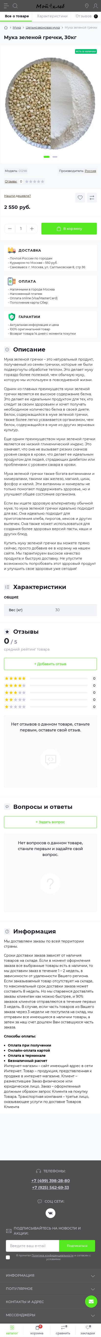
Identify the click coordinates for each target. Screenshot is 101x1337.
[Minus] (9, 228)
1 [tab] (47, 157)
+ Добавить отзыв (50, 664)
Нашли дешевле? (17, 196)
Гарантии (29, 317)
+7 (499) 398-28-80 (50, 1180)
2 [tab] (54, 157)
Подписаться (77, 1246)
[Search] (15, 5)
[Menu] (6, 5)
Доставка (30, 250)
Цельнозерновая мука (43, 27)
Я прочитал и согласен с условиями (53, 1257)
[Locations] (86, 5)
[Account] (95, 5)
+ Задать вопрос (50, 822)
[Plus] (31, 228)
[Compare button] (92, 198)
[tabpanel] (50, 106)
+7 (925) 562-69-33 (50, 1187)
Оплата (27, 281)
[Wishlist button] (80, 198)
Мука (17, 27)
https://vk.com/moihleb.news (50, 1213)
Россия (90, 171)
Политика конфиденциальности (53, 1255)
